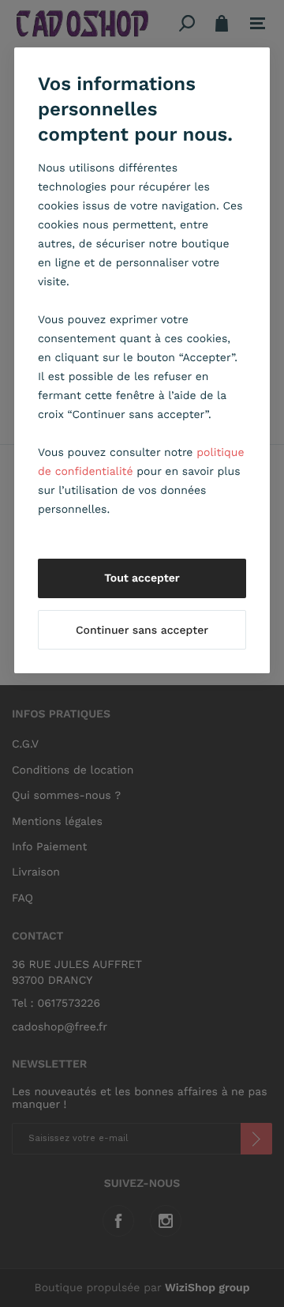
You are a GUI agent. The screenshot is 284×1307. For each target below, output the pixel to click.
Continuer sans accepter (142, 630)
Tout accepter (142, 578)
